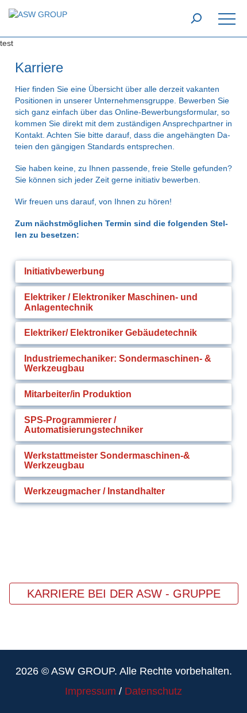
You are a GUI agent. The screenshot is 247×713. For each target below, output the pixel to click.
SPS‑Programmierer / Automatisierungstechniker (83, 425)
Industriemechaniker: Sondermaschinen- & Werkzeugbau (117, 364)
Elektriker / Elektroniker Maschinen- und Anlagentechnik (111, 302)
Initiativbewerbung (64, 271)
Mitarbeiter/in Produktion (78, 394)
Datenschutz (153, 691)
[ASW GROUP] (38, 13)
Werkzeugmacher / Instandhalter (94, 491)
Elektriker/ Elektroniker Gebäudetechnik (110, 333)
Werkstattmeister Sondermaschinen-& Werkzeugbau (107, 461)
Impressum (90, 691)
